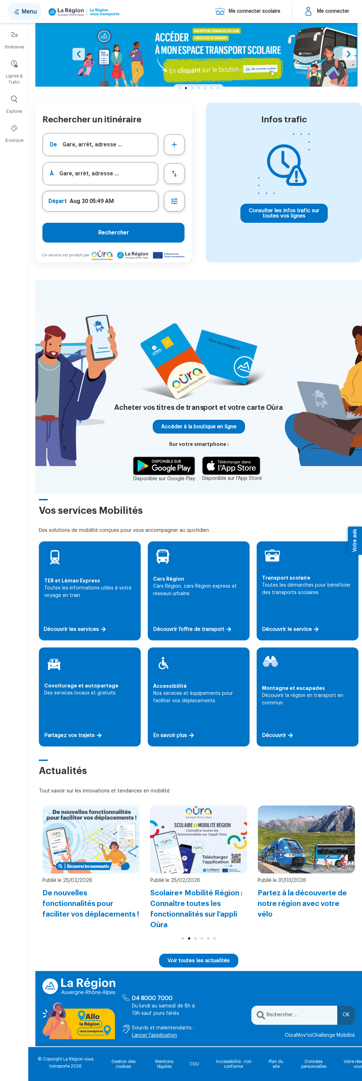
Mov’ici (304, 1035)
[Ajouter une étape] (174, 144)
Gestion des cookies (123, 1064)
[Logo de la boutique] (82, 11)
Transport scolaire (286, 577)
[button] (78, 54)
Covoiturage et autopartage (81, 685)
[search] (110, 144)
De (53, 144)
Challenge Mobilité (333, 1035)
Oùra (290, 1035)
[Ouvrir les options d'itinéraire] (174, 201)
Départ (57, 201)
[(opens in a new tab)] (198, 56)
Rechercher (113, 232)
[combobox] (100, 144)
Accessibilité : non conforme (233, 1064)
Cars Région (168, 578)
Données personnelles (313, 1064)
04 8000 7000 (152, 998)
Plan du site (276, 1064)
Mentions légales (164, 1064)
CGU (194, 1064)
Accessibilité (170, 686)
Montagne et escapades (293, 688)
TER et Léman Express (72, 580)
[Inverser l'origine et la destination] (174, 173)
